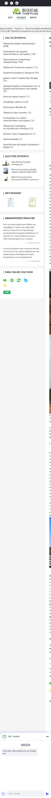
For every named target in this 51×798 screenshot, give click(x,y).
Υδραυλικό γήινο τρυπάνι (15, 112)
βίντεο (33, 18)
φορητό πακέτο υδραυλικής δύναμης (20, 78)
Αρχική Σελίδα (6, 28)
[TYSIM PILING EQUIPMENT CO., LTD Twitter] (11, 3)
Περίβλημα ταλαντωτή (14, 102)
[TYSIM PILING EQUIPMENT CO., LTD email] (6, 280)
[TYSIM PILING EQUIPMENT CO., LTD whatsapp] (13, 280)
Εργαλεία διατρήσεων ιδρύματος (19, 73)
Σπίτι (10, 18)
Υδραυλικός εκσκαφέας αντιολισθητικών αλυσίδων (16, 127)
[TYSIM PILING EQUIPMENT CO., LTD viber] (6, 285)
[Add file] (3, 794)
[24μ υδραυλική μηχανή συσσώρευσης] (5, 163)
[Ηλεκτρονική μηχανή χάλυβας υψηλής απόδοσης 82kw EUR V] (5, 171)
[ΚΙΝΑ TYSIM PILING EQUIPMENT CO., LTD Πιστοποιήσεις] (11, 202)
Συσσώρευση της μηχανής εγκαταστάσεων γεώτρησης (16, 52)
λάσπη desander (10, 139)
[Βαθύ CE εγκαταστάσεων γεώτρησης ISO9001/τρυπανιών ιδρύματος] (5, 178)
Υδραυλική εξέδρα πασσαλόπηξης (19, 43)
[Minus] (47, 736)
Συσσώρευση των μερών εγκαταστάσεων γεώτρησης (16, 119)
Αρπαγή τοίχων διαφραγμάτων (18, 134)
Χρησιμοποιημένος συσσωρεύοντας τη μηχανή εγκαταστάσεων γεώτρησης (21, 87)
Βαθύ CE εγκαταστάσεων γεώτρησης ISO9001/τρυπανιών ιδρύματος (24, 179)
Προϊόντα (21, 18)
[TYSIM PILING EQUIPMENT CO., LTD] (25, 12)
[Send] (47, 794)
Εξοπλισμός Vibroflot (13, 107)
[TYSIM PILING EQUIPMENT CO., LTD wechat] (20, 280)
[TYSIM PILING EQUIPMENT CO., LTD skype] (27, 280)
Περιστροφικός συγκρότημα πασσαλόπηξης (16, 60)
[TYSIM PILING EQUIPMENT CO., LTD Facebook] (6, 3)
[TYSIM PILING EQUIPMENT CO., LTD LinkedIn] (17, 3)
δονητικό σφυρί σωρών (14, 96)
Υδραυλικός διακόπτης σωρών (17, 67)
